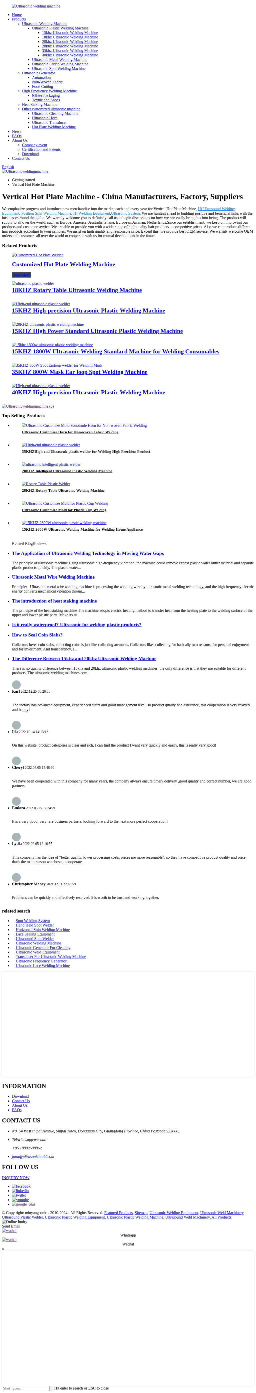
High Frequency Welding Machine (49, 91)
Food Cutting (42, 86)
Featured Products (118, 1213)
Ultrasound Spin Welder (35, 938)
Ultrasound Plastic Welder (22, 1217)
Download (30, 154)
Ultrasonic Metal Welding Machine (59, 59)
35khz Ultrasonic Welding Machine (70, 50)
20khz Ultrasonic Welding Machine (70, 41)
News (16, 131)
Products (19, 19)
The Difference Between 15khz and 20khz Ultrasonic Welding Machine (84, 658)
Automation (41, 77)
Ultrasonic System (125, 213)
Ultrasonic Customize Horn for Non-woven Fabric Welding (70, 432)
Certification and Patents (41, 149)
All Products (221, 1217)
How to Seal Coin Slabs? (37, 634)
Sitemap (141, 1213)
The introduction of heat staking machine (54, 601)
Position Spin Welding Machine (46, 213)
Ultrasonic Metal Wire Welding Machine (53, 577)
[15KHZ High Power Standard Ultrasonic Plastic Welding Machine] (48, 324)
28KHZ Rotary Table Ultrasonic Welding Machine (63, 490)
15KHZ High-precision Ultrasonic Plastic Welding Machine (88, 310)
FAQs (17, 136)
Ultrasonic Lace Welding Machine (43, 965)
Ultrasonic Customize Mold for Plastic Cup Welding (64, 510)
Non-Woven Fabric (47, 82)
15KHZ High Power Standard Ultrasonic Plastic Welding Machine (97, 331)
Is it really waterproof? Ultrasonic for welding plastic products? (77, 624)
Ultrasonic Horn (45, 118)
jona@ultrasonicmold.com (33, 1156)
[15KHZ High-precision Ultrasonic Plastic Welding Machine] (41, 304)
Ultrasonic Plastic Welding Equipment (75, 1217)
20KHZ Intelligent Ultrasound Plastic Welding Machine (67, 471)
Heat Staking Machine (39, 104)
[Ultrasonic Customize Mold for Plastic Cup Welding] (65, 503)
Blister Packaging (46, 95)
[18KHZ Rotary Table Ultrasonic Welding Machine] (33, 283)
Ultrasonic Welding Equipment (174, 1213)
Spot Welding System (33, 921)
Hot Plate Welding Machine (54, 127)
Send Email (11, 1226)
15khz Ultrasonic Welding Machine (70, 32)
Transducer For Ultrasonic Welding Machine (51, 956)
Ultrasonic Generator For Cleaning (43, 947)
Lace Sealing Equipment (35, 934)
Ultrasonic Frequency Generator (41, 961)
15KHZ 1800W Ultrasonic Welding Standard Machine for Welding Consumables (115, 351)
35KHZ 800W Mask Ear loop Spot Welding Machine (80, 372)
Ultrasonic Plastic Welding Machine (60, 28)
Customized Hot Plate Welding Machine (63, 264)
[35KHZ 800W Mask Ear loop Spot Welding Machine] (57, 365)
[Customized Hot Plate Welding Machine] (37, 255)
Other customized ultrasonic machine (51, 109)
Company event (34, 145)
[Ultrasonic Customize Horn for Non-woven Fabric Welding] (84, 425)
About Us (20, 140)
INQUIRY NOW (16, 1178)
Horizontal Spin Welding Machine (43, 930)
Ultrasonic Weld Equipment (38, 952)
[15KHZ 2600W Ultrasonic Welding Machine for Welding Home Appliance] (64, 523)
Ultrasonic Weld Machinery (222, 1213)
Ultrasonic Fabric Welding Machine (60, 64)
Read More (21, 275)
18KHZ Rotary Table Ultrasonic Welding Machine (77, 290)
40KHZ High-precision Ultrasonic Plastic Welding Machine (88, 392)
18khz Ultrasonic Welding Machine (70, 37)
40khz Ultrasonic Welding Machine (70, 55)
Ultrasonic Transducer (49, 122)
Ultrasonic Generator (38, 73)
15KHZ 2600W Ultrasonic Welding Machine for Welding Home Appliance (82, 529)
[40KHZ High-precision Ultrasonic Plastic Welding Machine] (41, 386)
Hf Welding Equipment (91, 213)
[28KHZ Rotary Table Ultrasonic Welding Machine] (46, 484)
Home (17, 14)
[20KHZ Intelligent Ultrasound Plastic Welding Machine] (51, 464)
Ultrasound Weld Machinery (187, 1217)
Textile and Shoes (46, 100)
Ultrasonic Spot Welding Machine (59, 68)
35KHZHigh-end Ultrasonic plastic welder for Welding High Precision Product (86, 452)
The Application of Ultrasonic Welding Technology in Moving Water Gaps (88, 553)
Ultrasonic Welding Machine (44, 23)
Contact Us (21, 158)
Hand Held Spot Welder (35, 925)
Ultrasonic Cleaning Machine (55, 113)
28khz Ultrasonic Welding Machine (70, 46)
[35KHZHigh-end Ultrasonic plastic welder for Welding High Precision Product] (51, 445)
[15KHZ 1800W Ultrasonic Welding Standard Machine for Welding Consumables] (52, 345)
